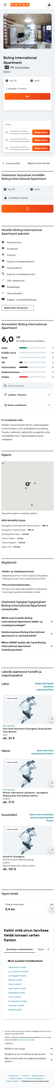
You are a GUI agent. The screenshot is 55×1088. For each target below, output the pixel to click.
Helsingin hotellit (16, 1005)
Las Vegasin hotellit (17, 975)
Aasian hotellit (38, 1076)
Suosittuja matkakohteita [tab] (19, 949)
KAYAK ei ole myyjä (15, 1048)
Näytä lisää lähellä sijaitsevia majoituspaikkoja (44, 686)
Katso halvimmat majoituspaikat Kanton (42, 752)
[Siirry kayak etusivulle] (19, 5)
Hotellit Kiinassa (15, 1078)
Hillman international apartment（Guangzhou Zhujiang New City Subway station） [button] (25, 794)
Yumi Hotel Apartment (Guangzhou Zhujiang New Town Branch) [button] (27, 730)
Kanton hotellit (12, 1081)
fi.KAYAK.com (13, 1076)
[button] (5, 4)
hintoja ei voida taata (26, 1040)
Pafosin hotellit (15, 980)
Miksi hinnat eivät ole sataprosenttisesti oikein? (25, 1060)
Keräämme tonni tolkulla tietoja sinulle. (25, 1054)
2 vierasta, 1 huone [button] (16, 88)
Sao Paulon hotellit (17, 988)
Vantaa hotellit (15, 1009)
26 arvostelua (22, 67)
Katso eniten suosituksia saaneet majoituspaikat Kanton (41, 817)
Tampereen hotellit (17, 967)
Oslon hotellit (14, 984)
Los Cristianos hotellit (18, 971)
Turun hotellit (14, 997)
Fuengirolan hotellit (17, 1001)
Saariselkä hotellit (16, 992)
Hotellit (25, 1076)
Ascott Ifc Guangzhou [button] (13, 856)
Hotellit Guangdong (34, 1078)
